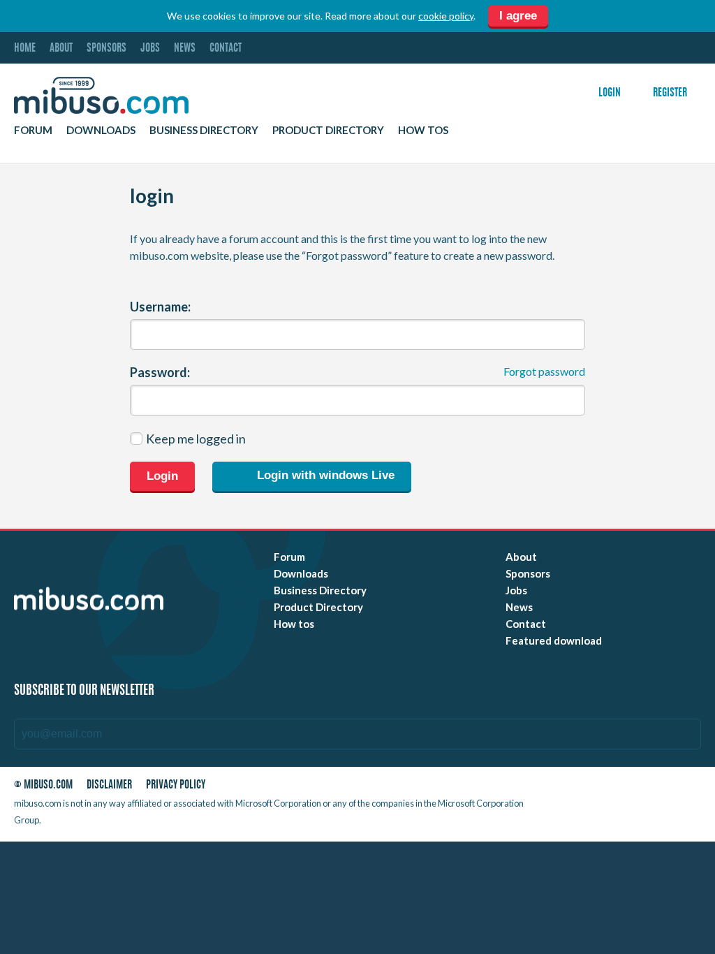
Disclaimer (109, 785)
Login (609, 93)
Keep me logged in (196, 438)
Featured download (554, 640)
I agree (518, 15)
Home (25, 48)
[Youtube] (569, 788)
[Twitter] (594, 788)
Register (670, 93)
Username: (160, 306)
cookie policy (445, 16)
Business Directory (203, 130)
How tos (423, 130)
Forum (33, 130)
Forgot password (544, 371)
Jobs (150, 48)
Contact (225, 48)
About (61, 48)
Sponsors (106, 48)
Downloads (100, 130)
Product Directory (328, 130)
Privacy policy (175, 785)
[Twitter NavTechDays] (654, 788)
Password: (160, 372)
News (185, 48)
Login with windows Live (324, 476)
